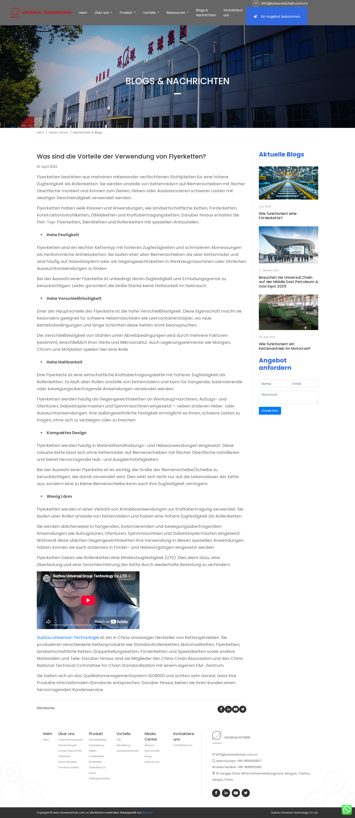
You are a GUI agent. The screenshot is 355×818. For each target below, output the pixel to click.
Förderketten (96, 756)
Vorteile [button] (150, 12)
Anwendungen (67, 745)
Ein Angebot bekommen (280, 16)
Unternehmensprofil (70, 739)
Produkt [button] (126, 12)
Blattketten (95, 762)
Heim (83, 12)
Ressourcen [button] (176, 12)
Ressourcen (152, 762)
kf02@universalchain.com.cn (284, 3)
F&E (118, 739)
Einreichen (270, 410)
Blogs (148, 756)
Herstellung (123, 745)
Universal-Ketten (68, 767)
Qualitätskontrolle (127, 750)
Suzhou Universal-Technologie (68, 637)
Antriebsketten (97, 739)
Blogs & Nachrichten (206, 12)
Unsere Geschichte (70, 750)
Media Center (58, 132)
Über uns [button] (102, 12)
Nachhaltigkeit (67, 762)
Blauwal (147, 812)
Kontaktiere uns (233, 12)
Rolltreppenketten (99, 778)
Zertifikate (64, 756)
